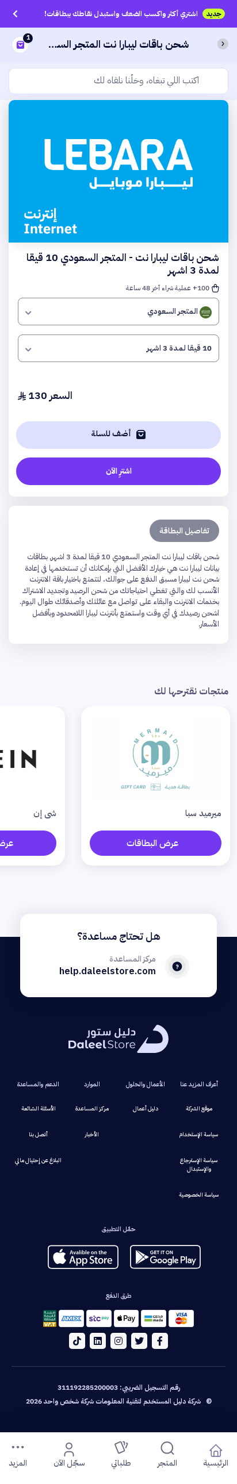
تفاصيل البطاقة (184, 531)
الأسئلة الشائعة (38, 1108)
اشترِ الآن (119, 471)
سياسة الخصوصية (199, 1194)
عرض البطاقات (152, 843)
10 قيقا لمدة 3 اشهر (179, 348)
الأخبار (92, 1134)
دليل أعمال (145, 1108)
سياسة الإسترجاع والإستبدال (198, 1164)
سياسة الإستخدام (198, 1134)
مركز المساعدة (92, 1108)
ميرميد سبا (203, 813)
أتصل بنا (38, 1134)
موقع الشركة (199, 1108)
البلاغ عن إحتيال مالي (38, 1160)
